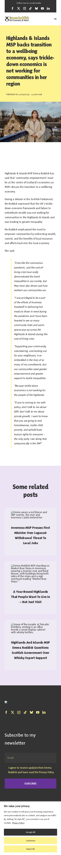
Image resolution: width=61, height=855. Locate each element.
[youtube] (42, 8)
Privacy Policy (18, 822)
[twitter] (18, 8)
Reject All (30, 849)
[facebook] (12, 8)
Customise (30, 840)
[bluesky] (36, 8)
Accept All (30, 832)
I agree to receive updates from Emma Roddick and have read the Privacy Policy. (31, 770)
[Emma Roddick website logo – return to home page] (17, 19)
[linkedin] (48, 8)
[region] (30, 828)
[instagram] (24, 8)
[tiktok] (30, 8)
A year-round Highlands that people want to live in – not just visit (30, 596)
